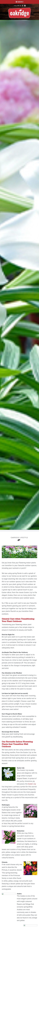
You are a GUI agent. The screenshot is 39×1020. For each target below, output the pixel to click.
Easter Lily (32, 784)
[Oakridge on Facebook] (22, 6)
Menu (20, 2)
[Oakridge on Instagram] (25, 6)
